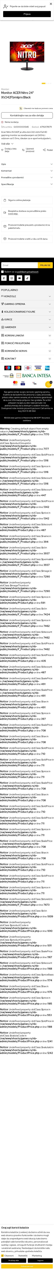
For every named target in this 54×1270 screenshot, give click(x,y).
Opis (3, 164)
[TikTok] (27, 278)
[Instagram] (11, 278)
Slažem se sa (21, 272)
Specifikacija (7, 184)
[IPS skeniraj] (34, 382)
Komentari (6, 170)
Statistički (22, 1256)
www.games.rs (16, 418)
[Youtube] (19, 278)
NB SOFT (37, 418)
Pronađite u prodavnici (12, 177)
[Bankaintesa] (33, 375)
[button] (10, 150)
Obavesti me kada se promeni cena (38, 108)
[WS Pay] (8, 375)
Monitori (5, 89)
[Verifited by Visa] (23, 382)
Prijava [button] (27, 14)
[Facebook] (4, 278)
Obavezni (9, 1256)
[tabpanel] (27, 56)
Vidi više (5, 143)
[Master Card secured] (15, 382)
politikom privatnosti (27, 271)
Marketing (37, 1256)
